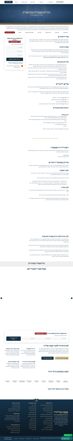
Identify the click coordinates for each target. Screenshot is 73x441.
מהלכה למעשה (24, 2)
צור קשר (16, 2)
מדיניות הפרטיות (11, 63)
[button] (1, 298)
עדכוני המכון (32, 2)
